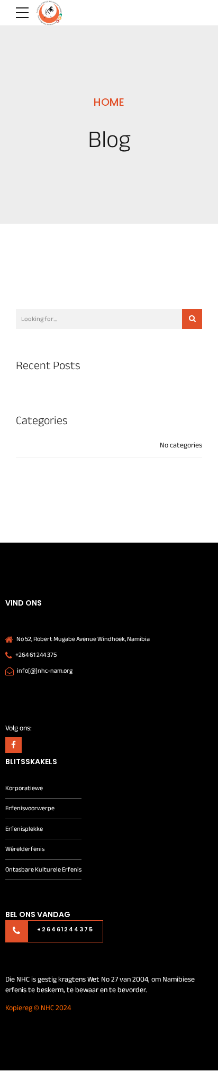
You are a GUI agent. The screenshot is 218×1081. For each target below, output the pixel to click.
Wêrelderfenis (24, 849)
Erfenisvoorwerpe (29, 808)
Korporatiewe (24, 788)
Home (109, 102)
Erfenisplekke (24, 829)
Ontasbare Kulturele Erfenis (43, 870)
